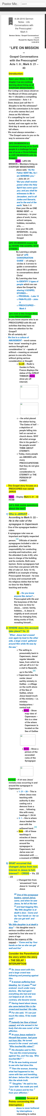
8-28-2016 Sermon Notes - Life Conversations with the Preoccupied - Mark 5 (24, 25)
